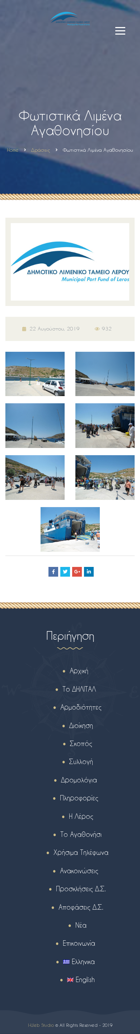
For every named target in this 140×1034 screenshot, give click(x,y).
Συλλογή (81, 761)
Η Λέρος (81, 816)
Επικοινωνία (79, 943)
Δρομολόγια (79, 780)
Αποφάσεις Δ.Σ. (81, 907)
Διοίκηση (81, 725)
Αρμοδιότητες (81, 707)
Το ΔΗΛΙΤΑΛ (79, 689)
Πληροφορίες (79, 798)
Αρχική (79, 670)
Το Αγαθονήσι (81, 834)
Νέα (81, 925)
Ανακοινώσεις (79, 870)
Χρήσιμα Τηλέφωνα (80, 852)
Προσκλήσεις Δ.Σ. (81, 888)
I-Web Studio (41, 1025)
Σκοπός (81, 743)
